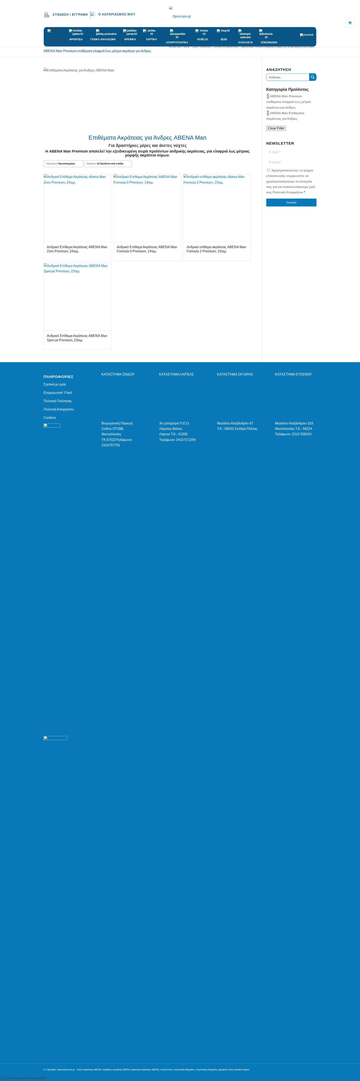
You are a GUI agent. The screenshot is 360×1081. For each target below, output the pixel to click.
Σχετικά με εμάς (55, 384)
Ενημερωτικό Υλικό (58, 392)
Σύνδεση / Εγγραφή (70, 14)
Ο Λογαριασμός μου (116, 14)
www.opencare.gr (66, 1069)
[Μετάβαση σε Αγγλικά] (308, 33)
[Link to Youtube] (313, 16)
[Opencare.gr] (180, 16)
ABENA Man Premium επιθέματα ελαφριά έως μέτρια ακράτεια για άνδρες (288, 102)
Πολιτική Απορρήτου (288, 192)
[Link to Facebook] (301, 16)
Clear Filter (276, 128)
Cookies (50, 417)
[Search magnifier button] (312, 77)
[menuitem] (67, 14)
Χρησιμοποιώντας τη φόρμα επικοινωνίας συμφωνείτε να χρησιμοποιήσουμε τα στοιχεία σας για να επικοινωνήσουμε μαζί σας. (290, 181)
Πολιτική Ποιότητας (58, 401)
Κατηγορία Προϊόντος (287, 89)
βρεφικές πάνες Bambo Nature (234, 1069)
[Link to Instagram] (307, 16)
